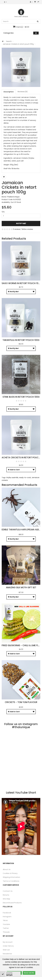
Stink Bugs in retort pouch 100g (21, 396)
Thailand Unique (13, 197)
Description (9, 92)
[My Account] (31, 2)
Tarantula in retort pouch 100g (21, 340)
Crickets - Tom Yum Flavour (21, 702)
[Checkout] (38, 2)
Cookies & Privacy (10, 873)
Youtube (6, 924)
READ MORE (29, 973)
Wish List (6, 950)
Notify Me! (21, 223)
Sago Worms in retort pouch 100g (21, 283)
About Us (6, 869)
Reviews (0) (23, 91)
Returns (6, 895)
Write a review (27, 229)
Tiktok (5, 920)
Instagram (7, 916)
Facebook (7, 912)
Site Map (6, 899)
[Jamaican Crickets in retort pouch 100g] (21, 67)
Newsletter (7, 953)
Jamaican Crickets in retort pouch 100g (18, 44)
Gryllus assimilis (12, 477)
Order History (8, 946)
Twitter (6, 928)
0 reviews (16, 229)
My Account (8, 942)
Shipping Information (11, 877)
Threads (6, 932)
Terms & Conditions (11, 881)
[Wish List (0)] (35, 2)
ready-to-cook (25, 477)
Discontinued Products (12, 902)
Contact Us (7, 891)
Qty (3, 212)
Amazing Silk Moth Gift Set (21, 587)
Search (9, 41)
